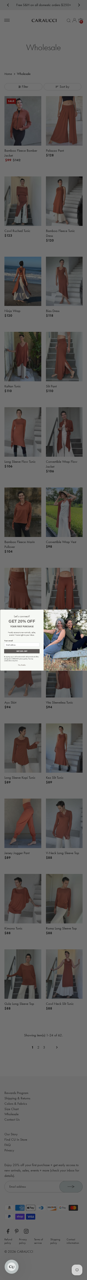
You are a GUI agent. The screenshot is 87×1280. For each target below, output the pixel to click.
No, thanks (22, 665)
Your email (8, 640)
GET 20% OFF (21, 651)
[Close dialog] (84, 612)
